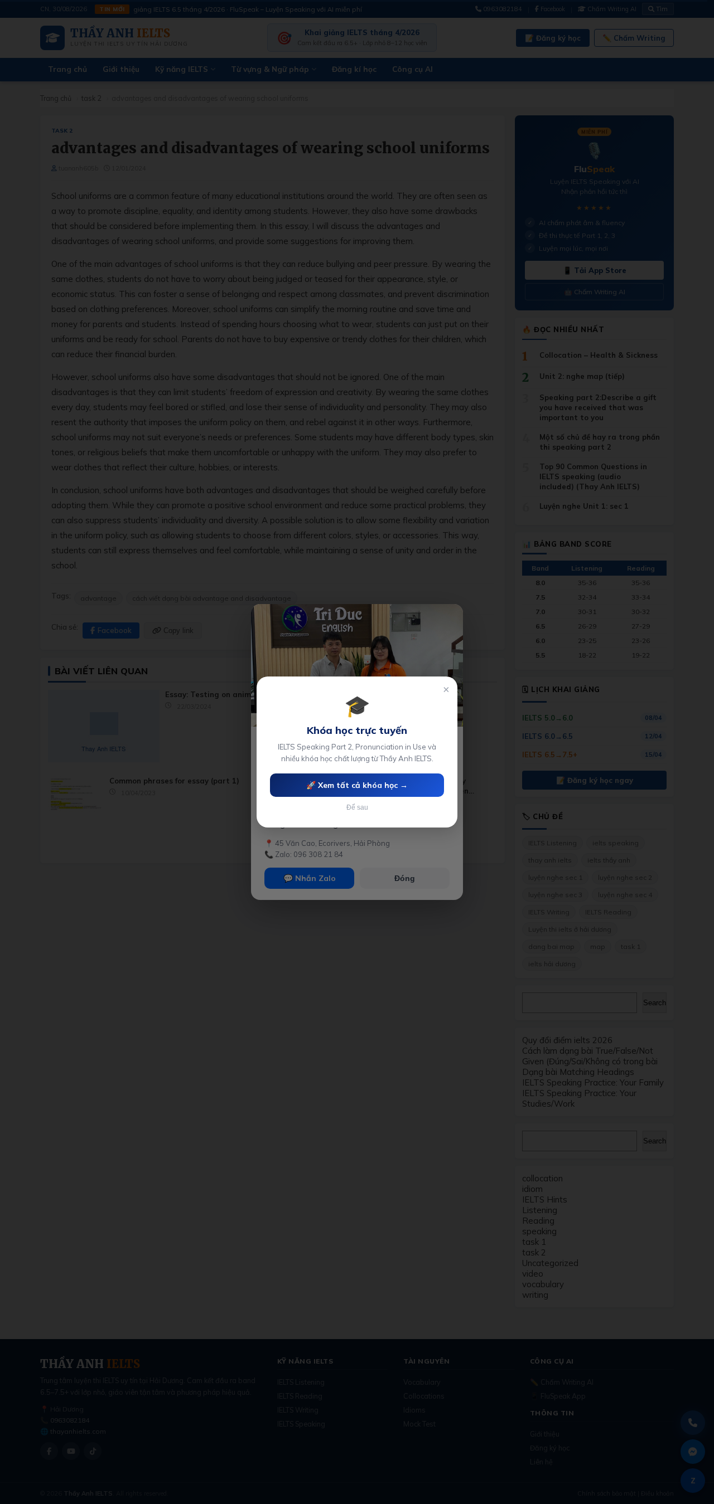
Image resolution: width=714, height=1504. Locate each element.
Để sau (357, 807)
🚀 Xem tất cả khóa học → (357, 785)
